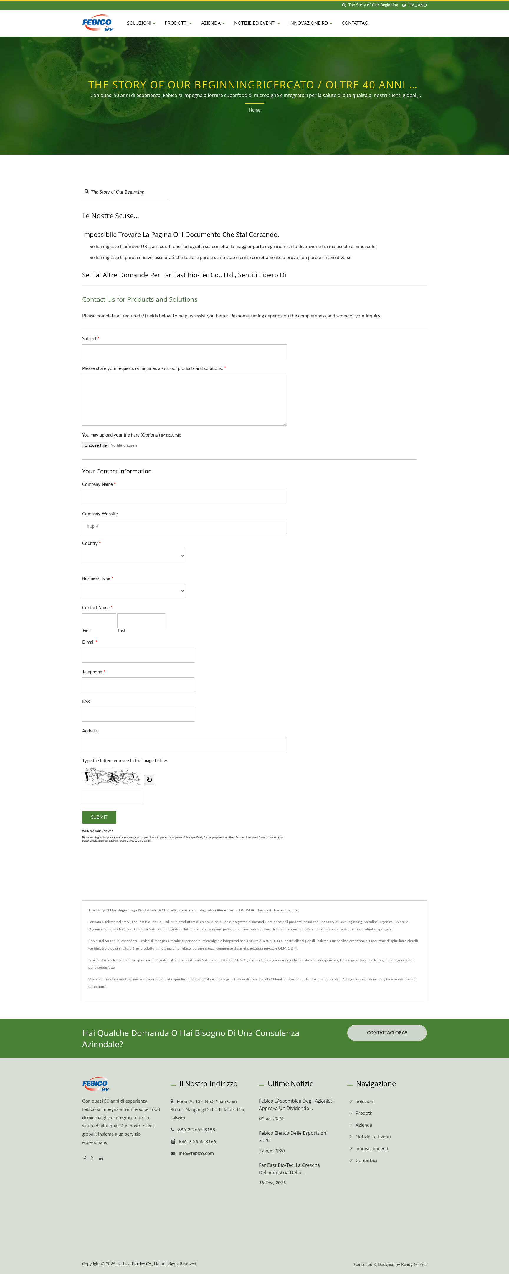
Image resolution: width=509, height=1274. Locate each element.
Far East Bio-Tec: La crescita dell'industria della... (289, 1169)
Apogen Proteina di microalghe (366, 979)
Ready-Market (414, 1265)
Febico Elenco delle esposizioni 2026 (293, 1137)
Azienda (211, 23)
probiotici (333, 979)
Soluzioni (139, 23)
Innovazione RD (309, 23)
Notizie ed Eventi (255, 23)
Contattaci (355, 23)
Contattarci (97, 986)
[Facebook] (85, 1158)
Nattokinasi (315, 979)
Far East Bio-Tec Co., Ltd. (138, 1264)
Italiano (418, 5)
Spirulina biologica (187, 979)
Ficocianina (295, 979)
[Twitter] (92, 1158)
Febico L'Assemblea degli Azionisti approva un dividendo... (296, 1104)
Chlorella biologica (218, 979)
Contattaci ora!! (387, 1033)
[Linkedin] (101, 1158)
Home (254, 110)
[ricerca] (343, 5)
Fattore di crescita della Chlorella (259, 979)
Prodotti (177, 23)
